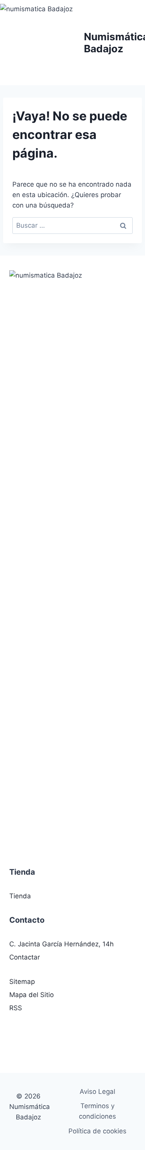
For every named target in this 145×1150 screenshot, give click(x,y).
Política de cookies (97, 1131)
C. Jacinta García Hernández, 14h (61, 944)
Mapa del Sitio (31, 995)
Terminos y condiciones (97, 1111)
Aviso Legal (97, 1091)
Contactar (24, 957)
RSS (15, 1008)
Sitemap (22, 981)
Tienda (20, 896)
